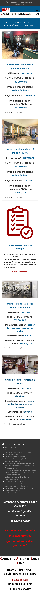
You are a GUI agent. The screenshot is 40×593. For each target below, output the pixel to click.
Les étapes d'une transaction (15, 457)
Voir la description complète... (14, 112)
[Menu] (37, 9)
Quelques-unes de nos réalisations (17, 450)
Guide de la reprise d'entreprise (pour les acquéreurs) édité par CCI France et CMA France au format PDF (20, 465)
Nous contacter (10, 447)
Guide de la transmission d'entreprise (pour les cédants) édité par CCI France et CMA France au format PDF (20, 472)
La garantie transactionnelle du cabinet (19, 488)
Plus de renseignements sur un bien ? (18, 452)
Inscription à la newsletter (14, 484)
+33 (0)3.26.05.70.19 (14, 2)
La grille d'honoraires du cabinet (16, 486)
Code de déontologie (12, 491)
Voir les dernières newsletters (15, 482)
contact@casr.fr (28, 2)
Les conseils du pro (12, 454)
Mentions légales (11, 493)
